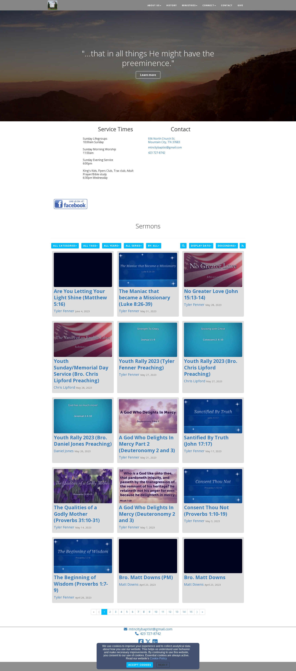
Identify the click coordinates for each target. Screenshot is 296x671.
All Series (133, 245)
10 (156, 611)
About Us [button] (153, 5)
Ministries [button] (189, 5)
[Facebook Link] (141, 642)
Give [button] (240, 5)
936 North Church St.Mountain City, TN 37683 (164, 140)
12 (170, 611)
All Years (111, 245)
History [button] (171, 5)
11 (163, 611)
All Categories (64, 245)
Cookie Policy (158, 658)
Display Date (200, 245)
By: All (153, 245)
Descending (226, 245)
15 (191, 611)
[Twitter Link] (148, 642)
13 (177, 611)
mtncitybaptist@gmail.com (165, 147)
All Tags (89, 245)
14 (184, 611)
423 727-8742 (156, 153)
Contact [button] (226, 5)
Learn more (148, 75)
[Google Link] (155, 642)
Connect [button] (208, 5)
